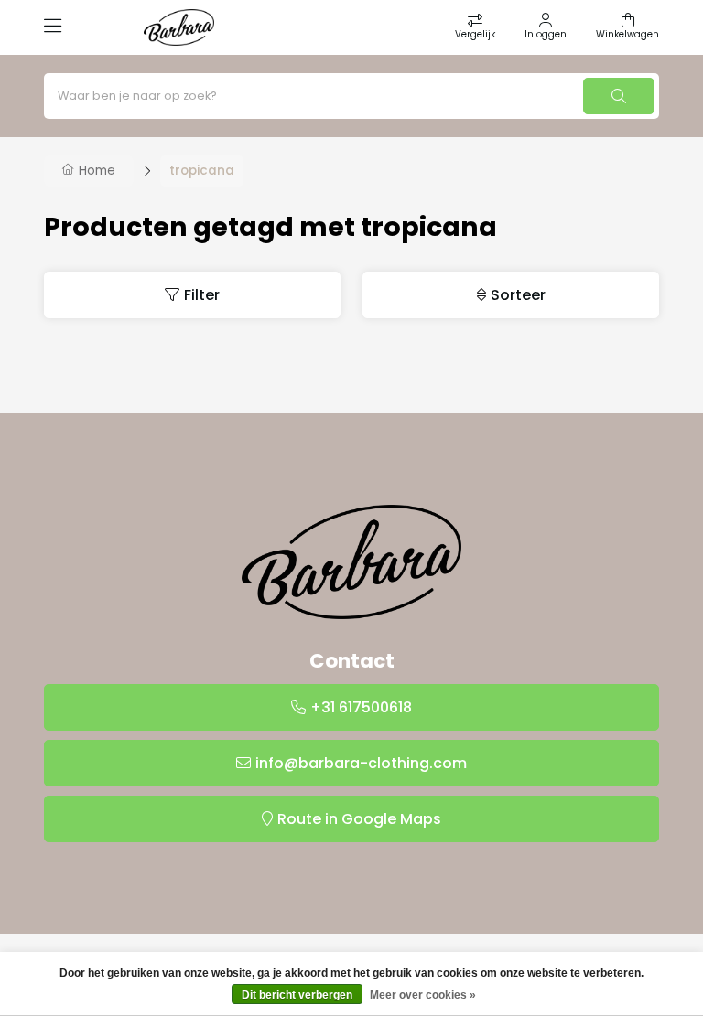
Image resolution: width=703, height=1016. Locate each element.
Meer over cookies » (423, 995)
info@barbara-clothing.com (361, 763)
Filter (202, 294)
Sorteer (518, 294)
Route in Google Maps (359, 818)
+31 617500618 (361, 707)
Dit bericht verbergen (297, 995)
